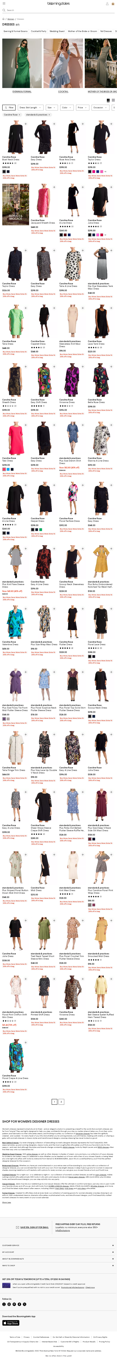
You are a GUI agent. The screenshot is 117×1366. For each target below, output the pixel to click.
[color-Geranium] (101, 234)
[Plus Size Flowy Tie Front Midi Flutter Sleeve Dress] (15, 685)
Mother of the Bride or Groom (82, 31)
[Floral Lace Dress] (101, 622)
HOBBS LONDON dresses (59, 1186)
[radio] (4, 171)
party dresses (100, 1175)
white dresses (32, 1154)
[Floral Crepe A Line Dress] (15, 1056)
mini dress (81, 1189)
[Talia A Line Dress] (72, 264)
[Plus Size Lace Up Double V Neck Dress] (44, 748)
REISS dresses (103, 1147)
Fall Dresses (106, 31)
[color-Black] (4, 171)
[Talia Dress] (15, 321)
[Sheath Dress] (15, 380)
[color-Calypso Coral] (4, 469)
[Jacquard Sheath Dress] (44, 200)
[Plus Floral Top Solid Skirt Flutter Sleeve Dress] (72, 685)
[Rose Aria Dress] (72, 137)
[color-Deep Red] (65, 234)
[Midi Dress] (44, 868)
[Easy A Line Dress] (44, 562)
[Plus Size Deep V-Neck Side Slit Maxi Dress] (101, 805)
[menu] (4, 3)
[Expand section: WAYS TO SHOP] (58, 1265)
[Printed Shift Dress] (44, 992)
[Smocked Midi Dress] (101, 934)
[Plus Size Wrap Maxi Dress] (44, 622)
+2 (105, 235)
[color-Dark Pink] (93, 905)
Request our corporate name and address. (84, 1351)
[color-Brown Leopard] (89, 905)
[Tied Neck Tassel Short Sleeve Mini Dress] (44, 934)
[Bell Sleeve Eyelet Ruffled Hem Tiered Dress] (101, 992)
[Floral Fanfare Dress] (72, 498)
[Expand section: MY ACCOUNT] (58, 1252)
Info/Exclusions (63, 1231)
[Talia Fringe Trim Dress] (15, 748)
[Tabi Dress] (15, 438)
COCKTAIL (63, 91)
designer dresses (83, 1134)
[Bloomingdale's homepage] (4, 19)
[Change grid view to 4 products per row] (108, 100)
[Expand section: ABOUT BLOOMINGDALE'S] (58, 1259)
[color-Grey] (8, 719)
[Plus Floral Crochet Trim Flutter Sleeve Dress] (72, 934)
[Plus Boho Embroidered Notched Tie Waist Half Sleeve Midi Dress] (101, 562)
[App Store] (10, 1323)
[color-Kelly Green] (40, 529)
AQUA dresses (68, 1147)
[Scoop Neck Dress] (101, 685)
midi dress (69, 1189)
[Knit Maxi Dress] (72, 868)
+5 (105, 172)
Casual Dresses (8, 1184)
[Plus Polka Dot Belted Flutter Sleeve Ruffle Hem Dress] (72, 805)
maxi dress (59, 1189)
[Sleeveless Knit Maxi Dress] (72, 321)
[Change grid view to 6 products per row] (113, 100)
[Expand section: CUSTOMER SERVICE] (58, 1245)
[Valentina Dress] (15, 622)
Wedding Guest (57, 31)
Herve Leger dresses (76, 1177)
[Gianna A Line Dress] (101, 438)
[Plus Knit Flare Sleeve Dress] (15, 562)
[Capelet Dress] (44, 321)
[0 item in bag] (113, 3)
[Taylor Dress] (101, 137)
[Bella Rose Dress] (101, 380)
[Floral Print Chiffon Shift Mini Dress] (15, 992)
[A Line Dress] (72, 200)
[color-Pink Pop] (101, 171)
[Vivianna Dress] (72, 380)
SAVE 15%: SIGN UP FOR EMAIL (34, 1227)
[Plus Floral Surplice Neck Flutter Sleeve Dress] (44, 685)
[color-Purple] (4, 719)
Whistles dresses (97, 1186)
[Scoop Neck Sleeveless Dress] (72, 562)
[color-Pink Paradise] (97, 234)
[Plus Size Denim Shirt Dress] (72, 438)
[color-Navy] (8, 171)
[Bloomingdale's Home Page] (59, 3)
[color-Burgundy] (89, 839)
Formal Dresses (8, 1193)
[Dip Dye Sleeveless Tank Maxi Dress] (101, 264)
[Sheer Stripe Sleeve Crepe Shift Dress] (44, 805)
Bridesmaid (7, 1166)
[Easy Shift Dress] (44, 380)
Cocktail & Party (38, 31)
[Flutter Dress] (72, 622)
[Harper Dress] (44, 498)
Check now (90, 1288)
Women (10, 19)
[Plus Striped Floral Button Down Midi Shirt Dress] (15, 868)
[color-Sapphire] (69, 234)
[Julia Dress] (101, 200)
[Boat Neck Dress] (15, 137)
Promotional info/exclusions (72, 1288)
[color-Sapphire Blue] (97, 171)
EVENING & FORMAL (22, 91)
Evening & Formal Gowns (16, 31)
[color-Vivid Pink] (93, 171)
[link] (15, 167)
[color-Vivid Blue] (8, 469)
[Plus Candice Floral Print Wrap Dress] (101, 868)
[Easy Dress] (44, 137)
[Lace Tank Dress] (101, 321)
